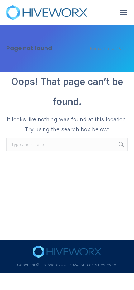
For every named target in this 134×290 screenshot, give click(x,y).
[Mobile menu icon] (124, 12)
